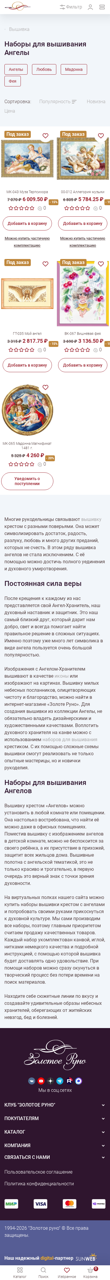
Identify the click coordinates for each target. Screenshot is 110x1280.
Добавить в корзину (27, 223)
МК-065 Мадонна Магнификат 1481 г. (27, 446)
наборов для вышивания (70, 739)
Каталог (19, 1277)
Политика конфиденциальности (39, 1184)
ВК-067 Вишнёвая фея (83, 334)
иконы (62, 676)
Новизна (96, 101)
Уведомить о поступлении (27, 481)
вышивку (91, 519)
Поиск (43, 1277)
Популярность (55, 101)
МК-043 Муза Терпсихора (27, 192)
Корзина (90, 1272)
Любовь (44, 69)
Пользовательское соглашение (38, 1172)
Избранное (67, 1277)
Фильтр (74, 7)
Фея (12, 81)
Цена (9, 111)
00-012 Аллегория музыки (82, 192)
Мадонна (74, 69)
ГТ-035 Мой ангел (27, 334)
